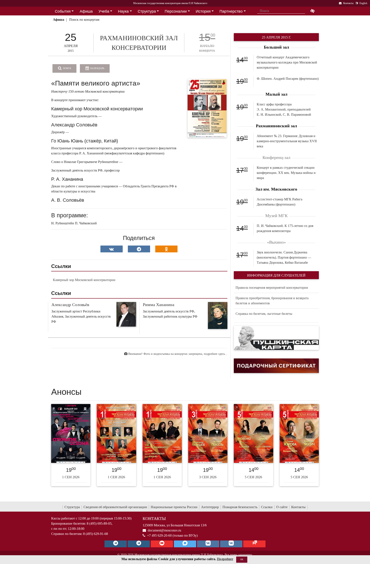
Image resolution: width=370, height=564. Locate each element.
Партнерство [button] (231, 11)
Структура (72, 507)
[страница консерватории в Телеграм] (115, 543)
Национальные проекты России (174, 507)
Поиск (66, 68)
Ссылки (267, 507)
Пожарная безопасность (239, 507)
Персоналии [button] (176, 11)
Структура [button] (147, 11)
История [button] (203, 11)
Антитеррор (210, 507)
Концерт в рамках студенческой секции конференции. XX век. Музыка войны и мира (286, 173)
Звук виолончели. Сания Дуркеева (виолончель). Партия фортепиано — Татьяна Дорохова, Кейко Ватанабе (284, 257)
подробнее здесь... (215, 353)
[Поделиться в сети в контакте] (111, 249)
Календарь (97, 68)
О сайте (282, 507)
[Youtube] (162, 543)
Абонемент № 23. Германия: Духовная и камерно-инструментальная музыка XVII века (287, 141)
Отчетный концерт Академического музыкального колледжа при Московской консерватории (287, 62)
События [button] (63, 11)
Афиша (58, 19)
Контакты (298, 507)
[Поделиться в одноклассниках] (166, 249)
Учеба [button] (103, 11)
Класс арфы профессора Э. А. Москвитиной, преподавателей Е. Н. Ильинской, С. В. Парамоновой (284, 109)
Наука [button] (123, 11)
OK (241, 559)
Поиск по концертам (84, 19)
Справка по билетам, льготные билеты (264, 313)
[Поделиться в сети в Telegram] (139, 249)
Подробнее (225, 559)
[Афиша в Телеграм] (254, 543)
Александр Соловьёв (70, 304)
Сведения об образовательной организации (115, 507)
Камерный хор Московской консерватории (84, 280)
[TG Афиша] (139, 543)
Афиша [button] (86, 11)
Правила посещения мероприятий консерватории (272, 287)
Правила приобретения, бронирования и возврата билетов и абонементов (272, 300)
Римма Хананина (158, 304)
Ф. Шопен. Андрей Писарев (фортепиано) (288, 78)
